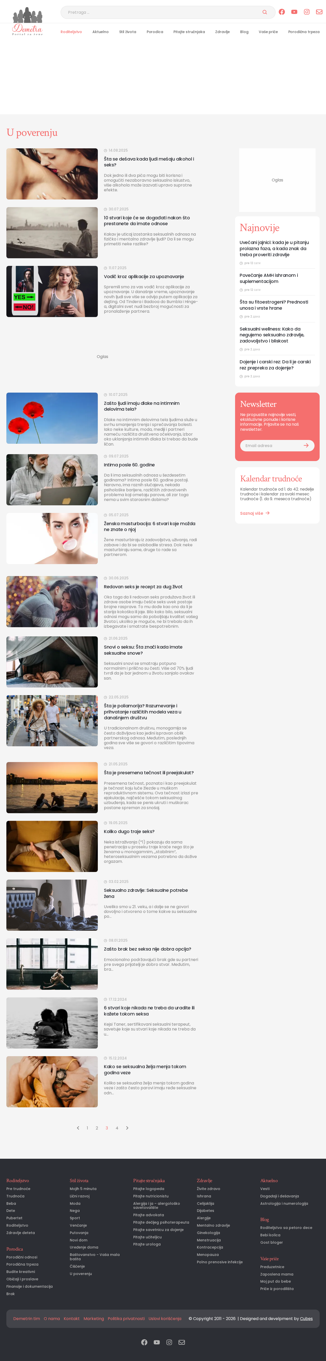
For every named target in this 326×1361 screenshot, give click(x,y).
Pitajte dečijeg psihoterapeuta (161, 1222)
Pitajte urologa (147, 1244)
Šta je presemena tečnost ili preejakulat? (149, 773)
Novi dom (78, 1240)
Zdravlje (222, 31)
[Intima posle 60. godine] (52, 479)
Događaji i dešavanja (279, 1196)
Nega (75, 1211)
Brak (10, 1294)
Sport (75, 1218)
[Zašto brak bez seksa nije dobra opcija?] (52, 964)
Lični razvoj (79, 1196)
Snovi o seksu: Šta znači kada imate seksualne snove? (143, 650)
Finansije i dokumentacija (29, 1286)
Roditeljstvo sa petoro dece (286, 1228)
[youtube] (294, 12)
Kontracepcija (210, 1247)
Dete (10, 1211)
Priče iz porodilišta (277, 1289)
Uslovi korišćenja (164, 1319)
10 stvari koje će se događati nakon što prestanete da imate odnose (147, 221)
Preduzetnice (272, 1267)
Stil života (127, 31)
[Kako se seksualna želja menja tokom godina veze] (52, 1081)
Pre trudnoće (18, 1189)
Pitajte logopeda (148, 1189)
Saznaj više (251, 513)
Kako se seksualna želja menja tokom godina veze (145, 1070)
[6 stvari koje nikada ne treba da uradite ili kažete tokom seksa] (52, 1023)
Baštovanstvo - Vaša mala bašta (95, 1257)
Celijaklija (205, 1203)
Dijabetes (205, 1211)
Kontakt (72, 1319)
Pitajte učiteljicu (147, 1237)
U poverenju (81, 1274)
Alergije (204, 1218)
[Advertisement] (163, 78)
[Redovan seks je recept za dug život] (52, 601)
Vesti (264, 1189)
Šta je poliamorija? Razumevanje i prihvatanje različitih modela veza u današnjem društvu (142, 712)
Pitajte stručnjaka (189, 31)
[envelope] (319, 12)
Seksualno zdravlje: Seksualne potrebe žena (146, 893)
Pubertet (14, 1218)
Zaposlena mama (276, 1274)
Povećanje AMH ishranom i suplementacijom (269, 278)
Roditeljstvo (71, 31)
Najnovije (259, 227)
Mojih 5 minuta (83, 1189)
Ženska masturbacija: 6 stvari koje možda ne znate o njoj (149, 527)
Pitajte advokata (148, 1215)
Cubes (306, 1319)
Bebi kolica (270, 1235)
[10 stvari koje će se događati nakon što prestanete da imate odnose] (52, 232)
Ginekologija (208, 1233)
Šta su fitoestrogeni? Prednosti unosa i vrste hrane (274, 305)
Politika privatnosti (126, 1319)
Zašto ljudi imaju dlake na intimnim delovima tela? (142, 406)
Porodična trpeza (304, 31)
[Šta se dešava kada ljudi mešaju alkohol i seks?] (52, 173)
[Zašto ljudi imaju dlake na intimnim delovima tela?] (52, 418)
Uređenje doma (84, 1247)
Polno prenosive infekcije (220, 1262)
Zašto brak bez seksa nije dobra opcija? (149, 949)
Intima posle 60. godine (129, 465)
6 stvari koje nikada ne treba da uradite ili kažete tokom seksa (149, 1011)
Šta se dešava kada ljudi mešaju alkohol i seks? (149, 162)
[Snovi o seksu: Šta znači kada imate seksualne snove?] (52, 661)
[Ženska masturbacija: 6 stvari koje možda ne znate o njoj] (52, 538)
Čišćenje (77, 1266)
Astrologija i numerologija (284, 1203)
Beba (11, 1203)
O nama (52, 1319)
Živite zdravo (208, 1189)
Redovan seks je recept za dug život (143, 587)
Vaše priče (268, 31)
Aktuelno (100, 31)
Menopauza (208, 1255)
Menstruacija (209, 1240)
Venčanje (78, 1225)
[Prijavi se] (306, 445)
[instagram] (307, 12)
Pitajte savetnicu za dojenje (158, 1230)
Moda (75, 1203)
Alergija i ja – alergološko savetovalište (156, 1205)
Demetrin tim (26, 1319)
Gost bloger (271, 1242)
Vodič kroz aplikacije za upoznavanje (144, 276)
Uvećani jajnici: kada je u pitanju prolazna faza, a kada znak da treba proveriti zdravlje (274, 248)
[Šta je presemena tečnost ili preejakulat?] (52, 787)
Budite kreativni (20, 1272)
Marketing (94, 1319)
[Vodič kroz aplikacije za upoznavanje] (52, 291)
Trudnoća (15, 1196)
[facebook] (282, 12)
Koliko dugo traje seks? (129, 831)
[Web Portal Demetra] (27, 15)
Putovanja (79, 1233)
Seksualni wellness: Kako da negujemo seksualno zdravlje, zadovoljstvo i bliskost (272, 335)
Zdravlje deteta (20, 1233)
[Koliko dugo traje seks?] (52, 846)
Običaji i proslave (22, 1279)
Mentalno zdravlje (213, 1225)
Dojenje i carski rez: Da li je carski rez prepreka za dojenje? (275, 365)
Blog (244, 31)
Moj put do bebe (275, 1281)
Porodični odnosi (21, 1257)
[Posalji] (264, 12)
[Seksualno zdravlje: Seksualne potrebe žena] (52, 905)
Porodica (155, 31)
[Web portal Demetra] (27, 29)
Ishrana (204, 1196)
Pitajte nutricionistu (151, 1196)
